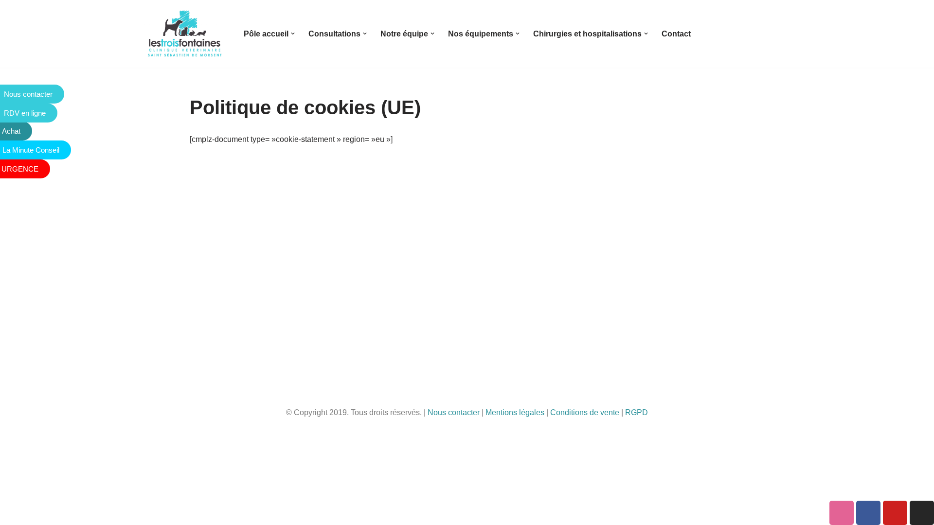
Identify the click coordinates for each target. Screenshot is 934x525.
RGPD (636, 412)
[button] (293, 33)
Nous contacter (454, 412)
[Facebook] (868, 513)
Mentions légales (514, 412)
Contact (676, 34)
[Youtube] (895, 513)
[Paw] (841, 513)
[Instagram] (922, 513)
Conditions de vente (584, 412)
